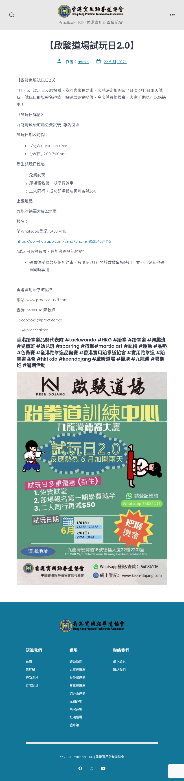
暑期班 (30, 670)
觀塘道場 (76, 662)
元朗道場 (76, 701)
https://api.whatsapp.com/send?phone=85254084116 (64, 241)
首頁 (29, 662)
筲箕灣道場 (77, 686)
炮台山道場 (77, 693)
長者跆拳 (32, 686)
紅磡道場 (76, 717)
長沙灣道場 (77, 678)
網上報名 (119, 662)
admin (83, 61)
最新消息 (32, 678)
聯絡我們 (119, 670)
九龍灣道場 (77, 670)
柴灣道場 (76, 709)
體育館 (74, 725)
